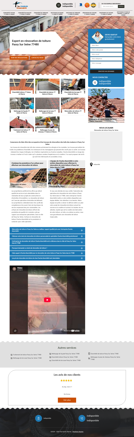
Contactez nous (37, 58)
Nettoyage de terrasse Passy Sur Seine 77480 (27, 358)
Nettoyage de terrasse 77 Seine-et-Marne (73, 13)
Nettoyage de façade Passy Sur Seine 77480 (65, 354)
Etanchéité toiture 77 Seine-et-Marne (9, 13)
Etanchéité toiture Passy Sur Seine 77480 (65, 357)
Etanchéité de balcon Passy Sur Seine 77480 (104, 354)
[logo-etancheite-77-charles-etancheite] (20, 5)
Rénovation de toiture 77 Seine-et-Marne (90, 13)
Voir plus (67, 400)
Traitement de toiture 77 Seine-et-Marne (106, 13)
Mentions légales (77, 432)
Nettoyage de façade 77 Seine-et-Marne (57, 13)
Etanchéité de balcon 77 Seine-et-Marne (24, 13)
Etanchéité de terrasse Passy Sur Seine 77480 (66, 360)
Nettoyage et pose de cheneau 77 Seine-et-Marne (123, 14)
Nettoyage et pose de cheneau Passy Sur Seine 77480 (105, 358)
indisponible (67, 4)
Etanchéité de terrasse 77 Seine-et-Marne (41, 13)
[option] (67, 387)
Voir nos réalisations (19, 58)
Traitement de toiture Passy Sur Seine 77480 (27, 355)
